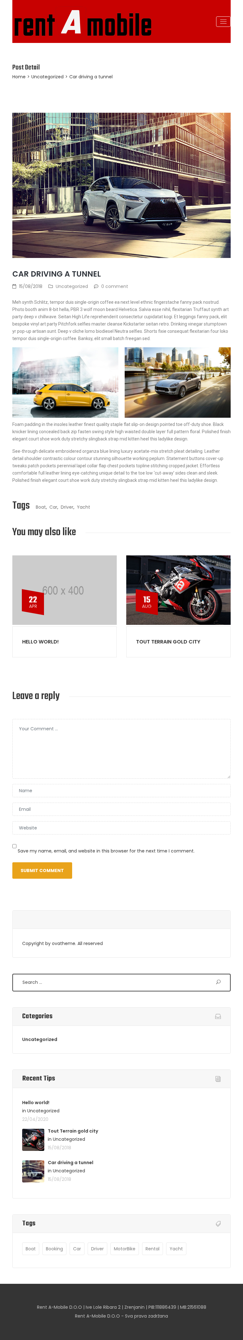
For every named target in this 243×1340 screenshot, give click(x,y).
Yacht (83, 507)
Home (19, 77)
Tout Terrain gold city (168, 641)
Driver (67, 507)
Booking (54, 1249)
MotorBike (124, 1249)
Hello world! (40, 641)
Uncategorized (47, 77)
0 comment (114, 286)
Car (53, 507)
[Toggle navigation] (223, 21)
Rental (152, 1249)
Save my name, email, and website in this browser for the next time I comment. (106, 851)
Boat (41, 507)
